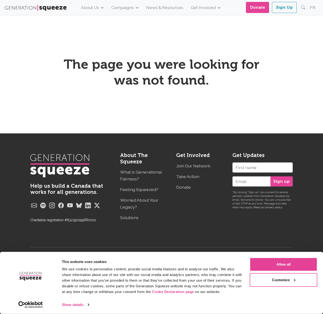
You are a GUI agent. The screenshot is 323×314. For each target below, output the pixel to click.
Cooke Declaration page (173, 292)
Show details (72, 305)
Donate (257, 7)
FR (312, 7)
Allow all (283, 264)
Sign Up (284, 7)
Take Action (187, 176)
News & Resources (164, 7)
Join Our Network (193, 165)
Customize (281, 280)
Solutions (129, 217)
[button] (303, 7)
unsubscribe (283, 199)
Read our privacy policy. (268, 207)
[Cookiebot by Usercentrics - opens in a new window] (30, 304)
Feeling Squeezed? (139, 189)
